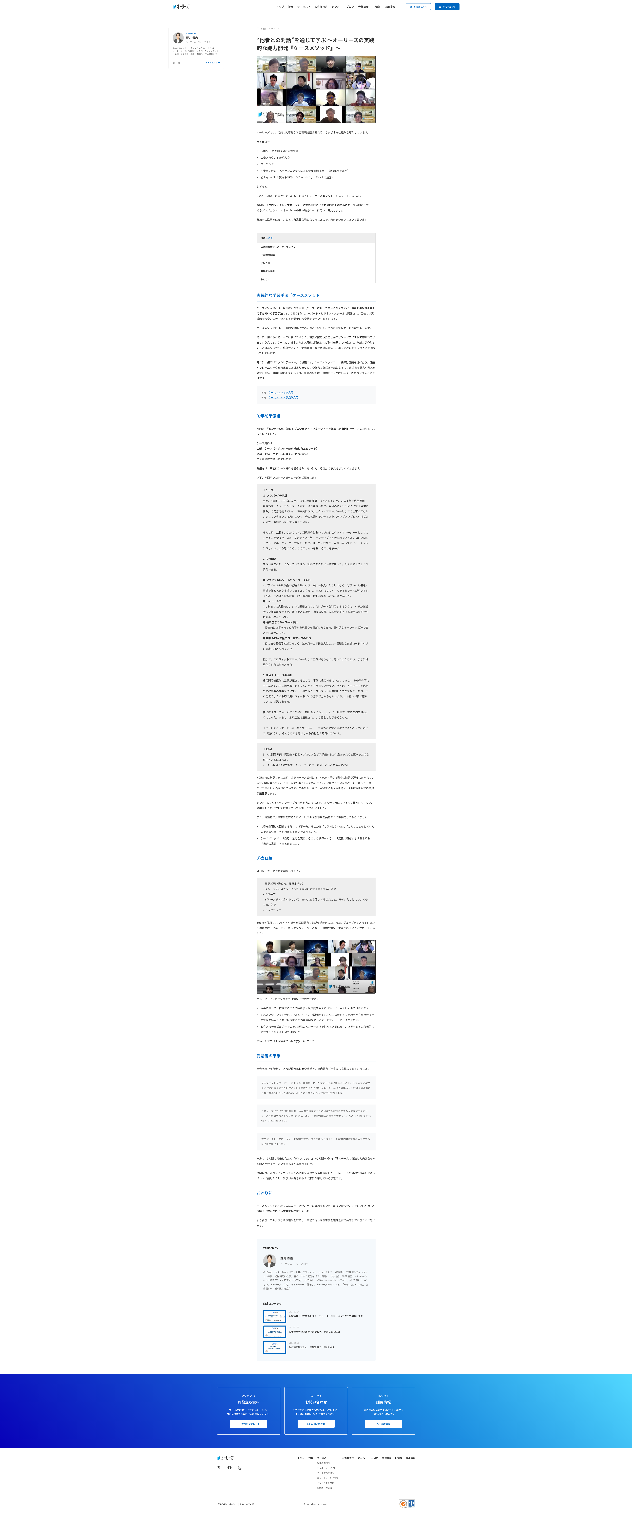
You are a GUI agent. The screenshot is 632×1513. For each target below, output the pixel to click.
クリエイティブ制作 (326, 1467)
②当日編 (265, 263)
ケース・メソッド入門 (281, 392)
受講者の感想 (268, 271)
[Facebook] (229, 1467)
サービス (321, 1457)
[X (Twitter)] (219, 1467)
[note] (178, 62)
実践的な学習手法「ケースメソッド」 (280, 247)
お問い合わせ (449, 6)
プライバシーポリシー (227, 1504)
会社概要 (363, 7)
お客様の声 (321, 7)
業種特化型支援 (324, 1488)
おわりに (265, 279)
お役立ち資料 (420, 6)
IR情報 (377, 7)
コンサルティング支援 (327, 1477)
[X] (174, 62)
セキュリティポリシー (250, 1504)
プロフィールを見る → (210, 62)
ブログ (350, 7)
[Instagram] (240, 1467)
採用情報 (389, 7)
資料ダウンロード (250, 1423)
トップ (280, 7)
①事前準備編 (268, 255)
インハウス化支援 (325, 1483)
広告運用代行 (323, 1462)
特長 (290, 7)
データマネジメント (326, 1473)
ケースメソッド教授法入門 (283, 397)
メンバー (337, 7)
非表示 (269, 238)
